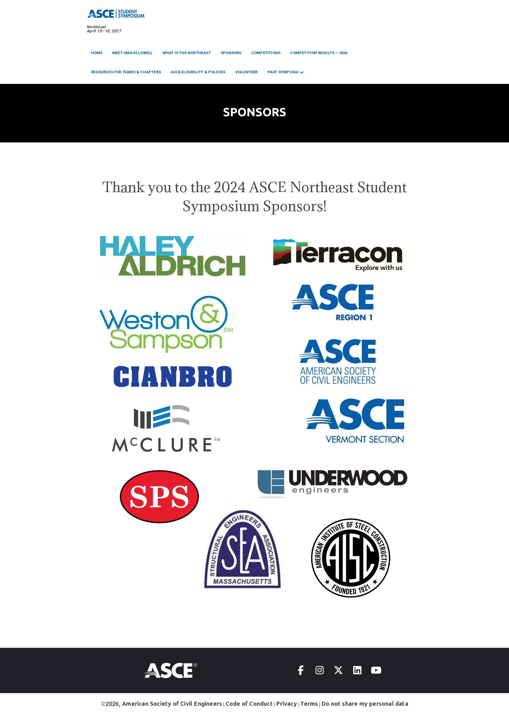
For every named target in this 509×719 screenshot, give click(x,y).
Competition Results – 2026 (318, 53)
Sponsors (231, 53)
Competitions (265, 53)
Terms (309, 703)
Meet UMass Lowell (132, 53)
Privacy (286, 703)
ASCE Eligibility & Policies (198, 72)
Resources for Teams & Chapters (126, 72)
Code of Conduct (249, 703)
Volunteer (246, 72)
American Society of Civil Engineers (172, 703)
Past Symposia (283, 72)
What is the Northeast (187, 53)
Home (97, 53)
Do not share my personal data (364, 703)
